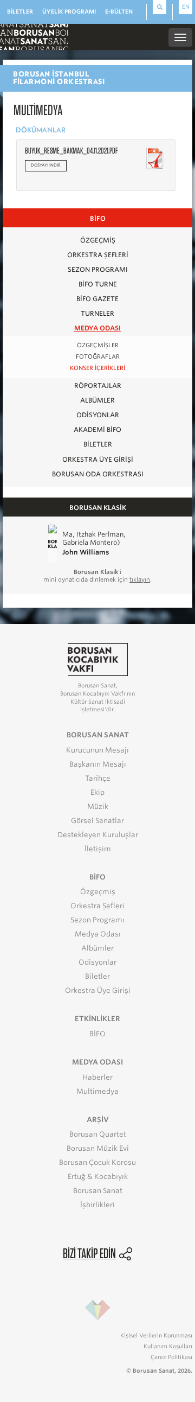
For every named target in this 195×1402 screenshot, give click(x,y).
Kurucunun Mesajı (97, 750)
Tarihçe (97, 778)
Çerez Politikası (171, 1357)
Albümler (97, 400)
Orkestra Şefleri (97, 255)
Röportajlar (97, 385)
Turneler (97, 313)
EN (186, 6)
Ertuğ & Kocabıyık (98, 1176)
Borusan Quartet (97, 1134)
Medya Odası (97, 328)
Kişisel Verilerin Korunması (156, 1335)
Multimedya (97, 1091)
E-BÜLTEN (119, 11)
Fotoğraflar (98, 356)
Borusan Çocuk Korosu (97, 1162)
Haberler (97, 1077)
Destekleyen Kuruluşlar (97, 835)
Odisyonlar (97, 415)
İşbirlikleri (97, 1205)
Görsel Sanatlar (97, 821)
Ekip (97, 792)
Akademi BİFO (97, 429)
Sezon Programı (98, 269)
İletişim (97, 849)
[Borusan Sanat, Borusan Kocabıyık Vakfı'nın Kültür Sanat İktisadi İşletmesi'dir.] (97, 659)
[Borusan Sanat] (34, 36)
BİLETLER (20, 11)
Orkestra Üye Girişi (97, 459)
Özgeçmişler (98, 345)
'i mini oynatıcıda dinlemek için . (97, 575)
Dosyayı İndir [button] (46, 165)
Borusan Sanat (97, 1191)
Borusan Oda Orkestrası (98, 474)
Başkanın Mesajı (97, 764)
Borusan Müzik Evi (98, 1148)
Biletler (97, 444)
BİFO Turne (98, 284)
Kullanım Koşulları (168, 1346)
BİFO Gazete (97, 299)
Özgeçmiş (97, 240)
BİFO (97, 1034)
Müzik (97, 806)
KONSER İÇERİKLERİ (97, 368)
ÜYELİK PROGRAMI (69, 11)
